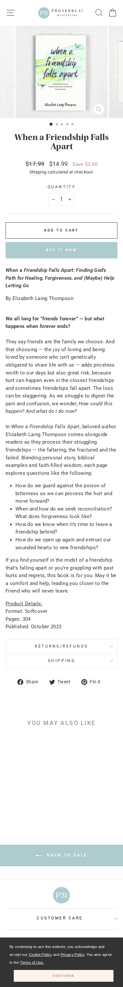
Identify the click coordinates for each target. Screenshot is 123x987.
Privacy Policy (73, 955)
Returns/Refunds (61, 646)
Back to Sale (66, 855)
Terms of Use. (32, 962)
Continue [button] (63, 975)
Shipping (38, 172)
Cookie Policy (40, 955)
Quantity (61, 187)
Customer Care (60, 918)
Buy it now (61, 250)
